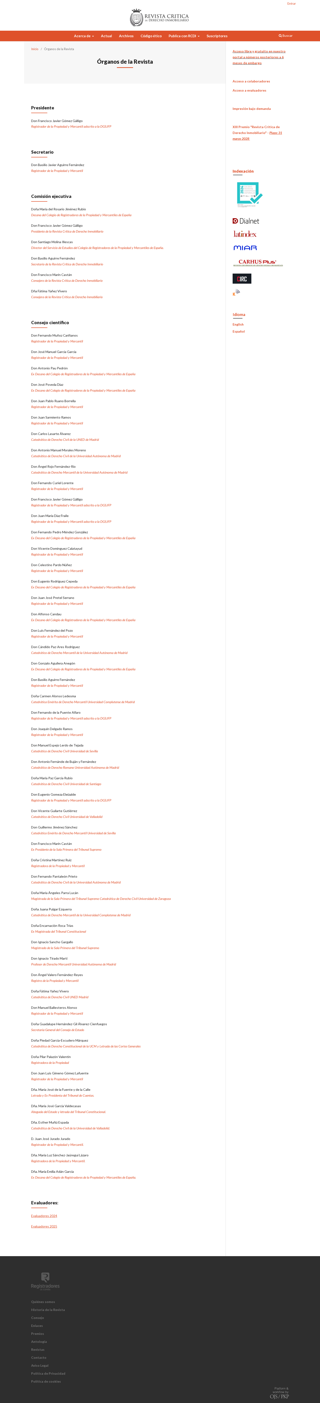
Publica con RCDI (183, 36)
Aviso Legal (39, 1365)
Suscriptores (217, 36)
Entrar (291, 3)
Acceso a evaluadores (249, 90)
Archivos (126, 36)
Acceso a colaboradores (251, 81)
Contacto (38, 1357)
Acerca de (82, 36)
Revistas (38, 1349)
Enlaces (37, 1326)
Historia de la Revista (48, 1310)
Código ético (151, 36)
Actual (106, 36)
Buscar (287, 35)
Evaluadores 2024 (44, 1216)
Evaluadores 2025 (44, 1226)
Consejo (37, 1318)
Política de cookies (46, 1381)
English (238, 324)
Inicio (34, 49)
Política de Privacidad (48, 1373)
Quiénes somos (43, 1302)
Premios (37, 1334)
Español (239, 331)
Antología (39, 1342)
